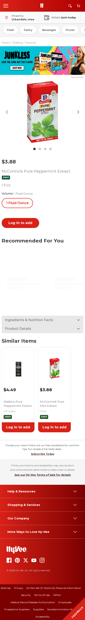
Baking (17, 42)
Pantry (28, 30)
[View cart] (78, 5)
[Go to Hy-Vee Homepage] (42, 5)
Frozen (70, 30)
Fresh (10, 30)
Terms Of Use (42, 595)
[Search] (70, 6)
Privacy (18, 588)
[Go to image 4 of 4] (50, 148)
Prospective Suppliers (17, 609)
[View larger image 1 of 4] (42, 112)
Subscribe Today (42, 454)
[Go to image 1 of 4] (34, 148)
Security (26, 595)
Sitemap (6, 588)
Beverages (49, 30)
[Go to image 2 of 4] (39, 148)
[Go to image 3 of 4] (45, 148)
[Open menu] (5, 5)
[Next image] (78, 112)
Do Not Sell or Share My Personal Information (53, 588)
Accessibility (42, 616)
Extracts (30, 42)
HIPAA (57, 595)
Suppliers (38, 609)
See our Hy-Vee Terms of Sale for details (42, 474)
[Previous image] (6, 112)
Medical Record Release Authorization (33, 602)
